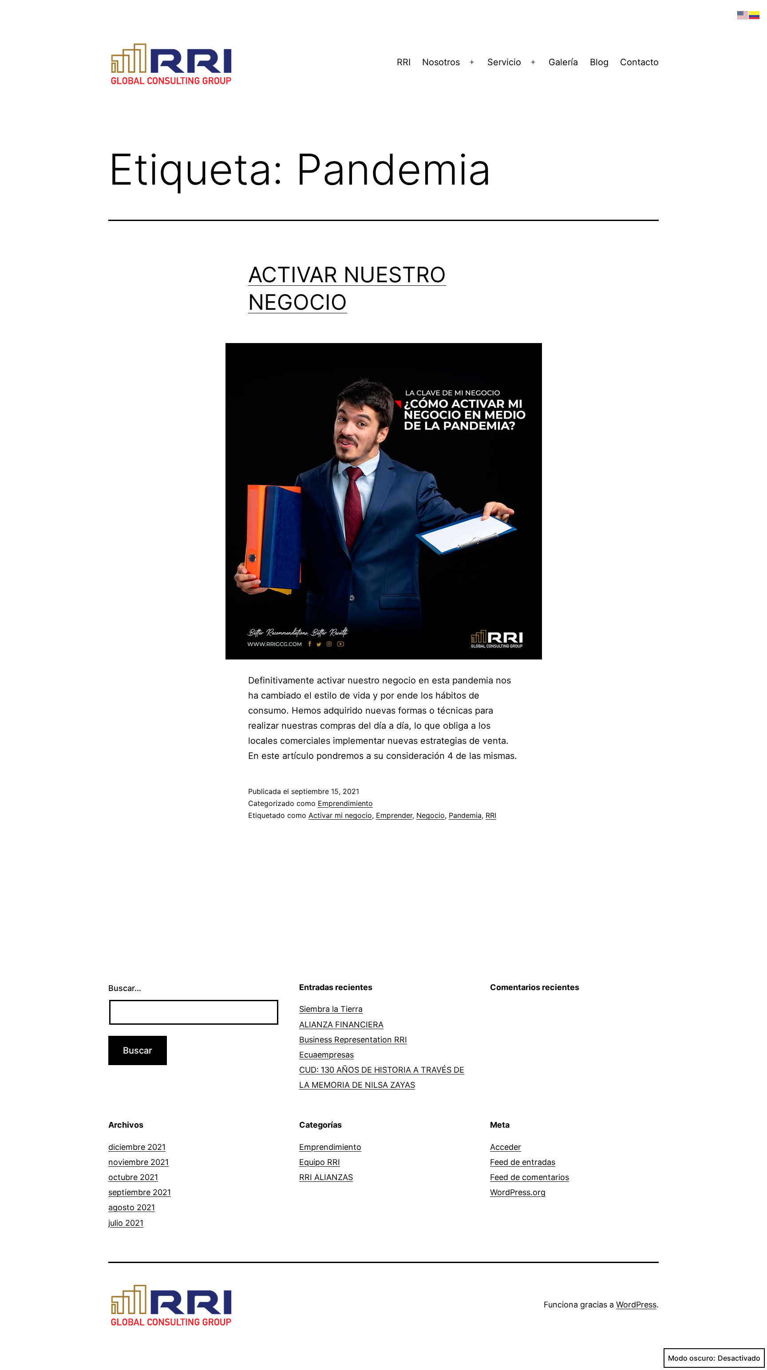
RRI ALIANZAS (326, 1177)
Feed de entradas (522, 1162)
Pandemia (465, 815)
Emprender (394, 815)
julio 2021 (125, 1223)
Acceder (505, 1147)
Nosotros (441, 62)
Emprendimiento (345, 803)
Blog (599, 62)
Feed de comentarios (529, 1177)
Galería (563, 62)
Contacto (639, 62)
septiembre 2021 (139, 1192)
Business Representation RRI (353, 1039)
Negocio (430, 815)
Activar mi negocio (340, 815)
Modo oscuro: (692, 1358)
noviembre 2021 (138, 1162)
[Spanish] (754, 14)
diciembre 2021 (137, 1147)
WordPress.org (518, 1192)
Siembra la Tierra (331, 1009)
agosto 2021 (131, 1207)
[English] (743, 14)
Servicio (504, 62)
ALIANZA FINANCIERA (341, 1024)
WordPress (636, 1304)
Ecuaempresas (326, 1054)
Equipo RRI (319, 1162)
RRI (404, 62)
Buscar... (124, 988)
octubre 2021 (133, 1177)
